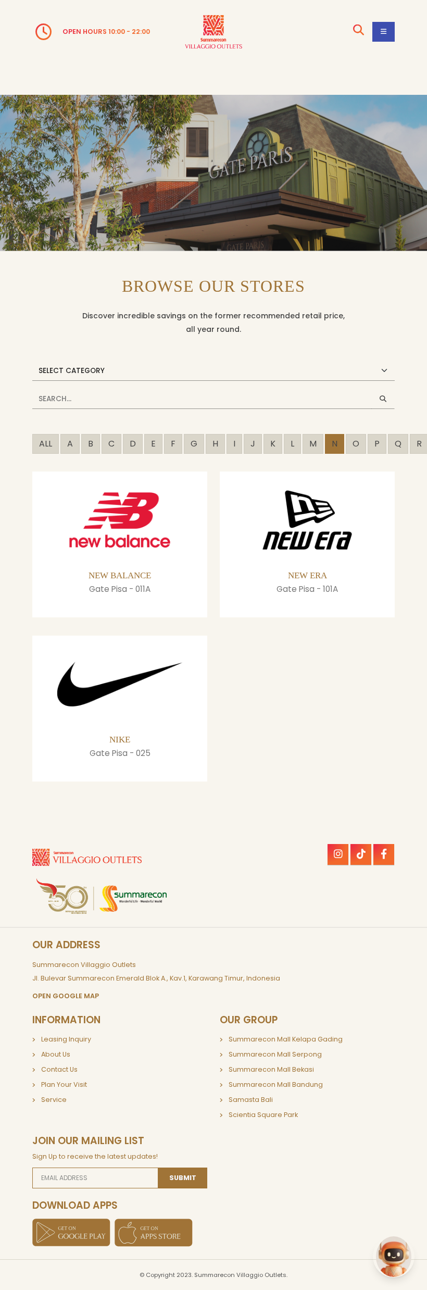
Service (54, 1099)
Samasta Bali (251, 1099)
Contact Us (59, 1069)
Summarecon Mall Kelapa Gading (286, 1039)
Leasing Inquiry (66, 1039)
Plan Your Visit (64, 1084)
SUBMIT (182, 1177)
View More (117, 612)
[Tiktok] (360, 854)
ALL (45, 444)
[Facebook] (383, 854)
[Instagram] (338, 854)
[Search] (358, 32)
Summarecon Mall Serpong (275, 1054)
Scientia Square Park (263, 1114)
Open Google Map (65, 995)
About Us (55, 1054)
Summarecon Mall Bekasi (271, 1069)
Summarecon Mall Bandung (276, 1084)
